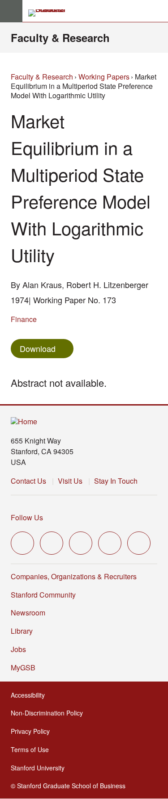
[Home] (24, 422)
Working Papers (103, 76)
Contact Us (28, 481)
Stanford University (40, 767)
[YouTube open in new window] (109, 543)
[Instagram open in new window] (80, 543)
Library (22, 631)
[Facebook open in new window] (51, 543)
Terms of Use (32, 749)
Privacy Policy (33, 731)
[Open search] (157, 11)
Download (38, 348)
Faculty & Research (60, 37)
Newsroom (28, 612)
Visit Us (70, 481)
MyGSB (26, 667)
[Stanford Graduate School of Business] (50, 13)
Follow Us (27, 517)
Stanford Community (43, 595)
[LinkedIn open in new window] (139, 543)
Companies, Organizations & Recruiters (74, 576)
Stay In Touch (116, 481)
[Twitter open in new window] (22, 543)
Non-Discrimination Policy (49, 712)
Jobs (18, 649)
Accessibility (30, 694)
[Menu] (11, 11)
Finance (24, 319)
